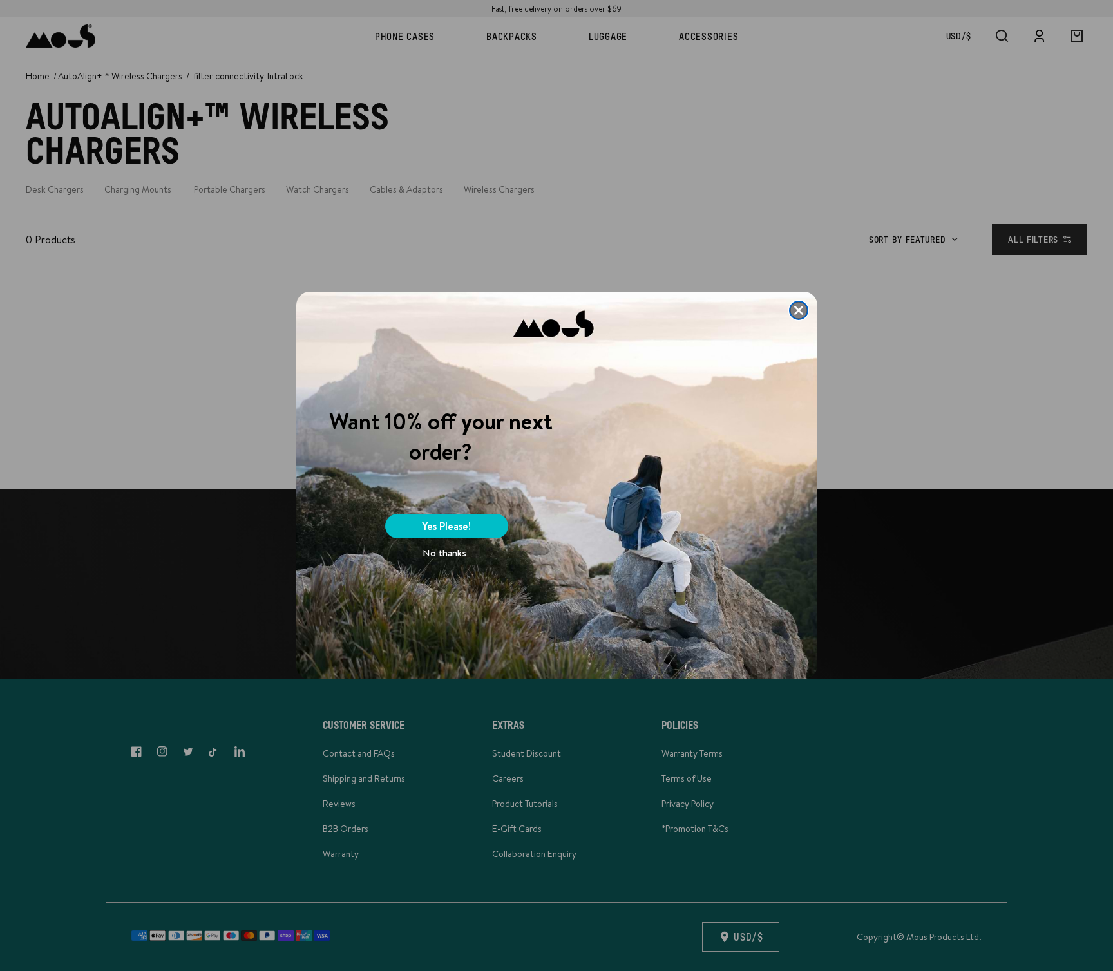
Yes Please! (446, 526)
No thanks (444, 553)
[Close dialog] (799, 310)
